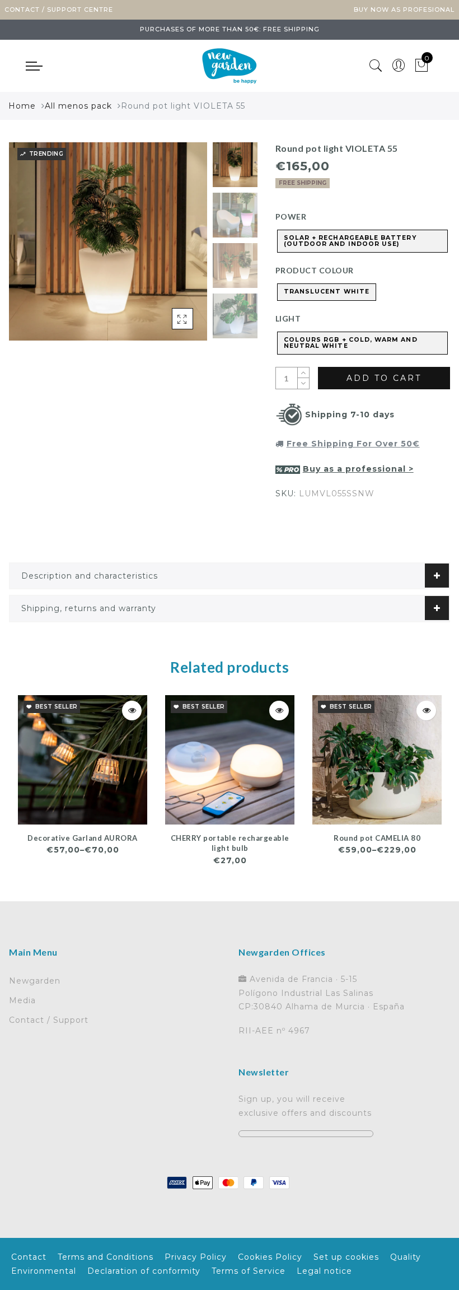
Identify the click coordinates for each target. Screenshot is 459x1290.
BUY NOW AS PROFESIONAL (404, 9)
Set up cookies (346, 1257)
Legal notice (324, 1271)
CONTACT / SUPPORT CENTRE (58, 9)
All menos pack (78, 106)
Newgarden (34, 981)
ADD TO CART (383, 378)
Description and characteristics (89, 576)
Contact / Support (48, 1020)
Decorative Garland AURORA (82, 837)
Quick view (132, 710)
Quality (405, 1257)
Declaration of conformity (143, 1271)
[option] (108, 241)
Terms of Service (248, 1271)
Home (22, 106)
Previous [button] (29, 248)
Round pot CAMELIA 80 (377, 837)
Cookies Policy (270, 1257)
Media (22, 1000)
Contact (28, 1257)
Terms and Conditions (105, 1257)
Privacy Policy (196, 1257)
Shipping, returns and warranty (88, 608)
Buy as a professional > (358, 469)
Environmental (43, 1271)
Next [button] (172, 247)
